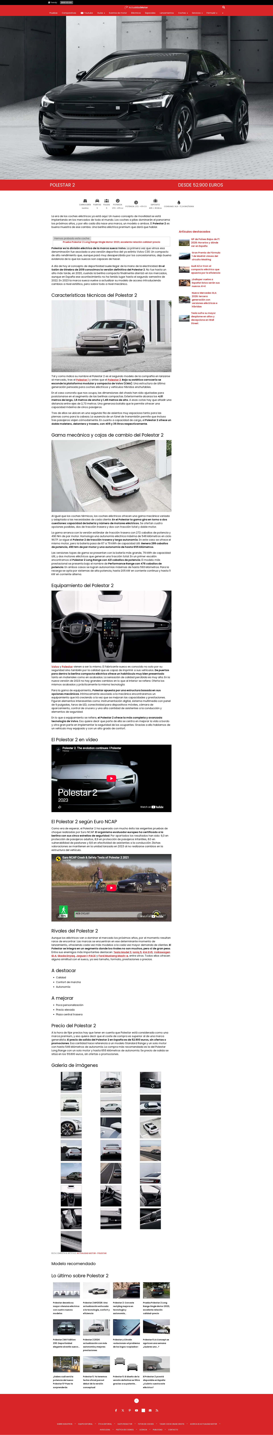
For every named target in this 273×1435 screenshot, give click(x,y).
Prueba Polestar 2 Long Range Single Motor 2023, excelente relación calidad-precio (111, 242)
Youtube (88, 13)
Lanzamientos (167, 13)
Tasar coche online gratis (172, 1424)
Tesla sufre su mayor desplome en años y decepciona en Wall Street (203, 318)
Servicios (196, 13)
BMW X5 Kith (66, 2)
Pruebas (53, 13)
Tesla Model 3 (122, 952)
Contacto (173, 1429)
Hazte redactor (125, 1424)
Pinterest (129, 1410)
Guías (100, 13)
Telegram (143, 1410)
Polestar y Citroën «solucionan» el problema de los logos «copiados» (126, 1343)
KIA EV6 (148, 952)
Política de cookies (125, 1429)
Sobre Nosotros (64, 1424)
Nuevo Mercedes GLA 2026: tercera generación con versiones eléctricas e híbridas (204, 299)
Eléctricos (136, 13)
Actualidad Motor (86, 1253)
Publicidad (157, 1429)
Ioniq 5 (137, 952)
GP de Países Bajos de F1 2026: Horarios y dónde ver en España (205, 243)
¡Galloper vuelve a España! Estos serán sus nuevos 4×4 (206, 283)
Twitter (123, 1410)
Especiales (150, 13)
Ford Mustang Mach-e (113, 955)
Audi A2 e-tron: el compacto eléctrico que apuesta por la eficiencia (205, 269)
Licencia (143, 1429)
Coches (182, 13)
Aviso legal (105, 1429)
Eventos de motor (118, 13)
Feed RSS (157, 1410)
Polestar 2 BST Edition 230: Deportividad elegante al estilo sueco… (66, 1343)
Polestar (67, 666)
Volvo (55, 666)
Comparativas (69, 13)
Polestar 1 (82, 379)
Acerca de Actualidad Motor (203, 1424)
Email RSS (150, 1410)
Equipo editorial (85, 1424)
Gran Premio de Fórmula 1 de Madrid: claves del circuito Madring (206, 256)
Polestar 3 (114, 379)
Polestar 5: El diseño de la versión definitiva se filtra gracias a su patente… (126, 1380)
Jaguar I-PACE (86, 955)
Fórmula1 (211, 13)
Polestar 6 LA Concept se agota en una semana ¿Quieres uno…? (156, 1343)
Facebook (116, 1410)
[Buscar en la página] (223, 8)
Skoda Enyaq (66, 955)
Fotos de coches (146, 1424)
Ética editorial (105, 1424)
